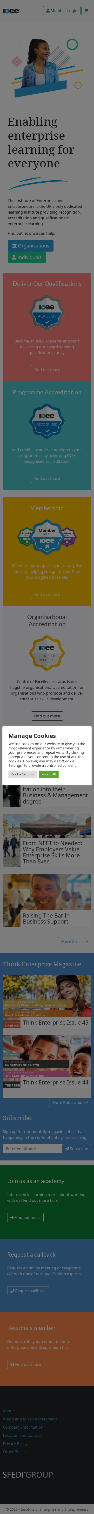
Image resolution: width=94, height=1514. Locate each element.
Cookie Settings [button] (22, 774)
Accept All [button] (49, 774)
